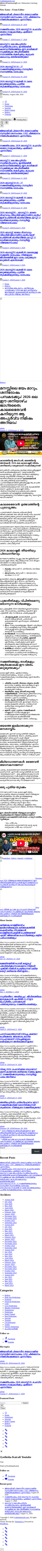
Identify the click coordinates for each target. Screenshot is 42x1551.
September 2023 (11, 1273)
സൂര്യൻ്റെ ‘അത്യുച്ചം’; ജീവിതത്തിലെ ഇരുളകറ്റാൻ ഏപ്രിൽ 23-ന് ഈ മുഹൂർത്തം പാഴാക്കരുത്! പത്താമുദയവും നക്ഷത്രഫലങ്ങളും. (20, 1000)
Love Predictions (11, 1306)
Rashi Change (10, 110)
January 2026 (10, 1214)
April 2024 (9, 1258)
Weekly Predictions (12, 1327)
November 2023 (11, 1269)
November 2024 (11, 1244)
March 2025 (9, 1235)
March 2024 (9, 1260)
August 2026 (9, 1200)
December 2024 (10, 1241)
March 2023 (9, 1285)
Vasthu (7, 1325)
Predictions (9, 106)
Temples (8, 1320)
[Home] (6, 102)
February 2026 (10, 1212)
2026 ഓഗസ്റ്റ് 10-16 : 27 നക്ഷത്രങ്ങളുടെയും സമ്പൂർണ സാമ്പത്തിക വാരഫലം (16, 69)
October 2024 (10, 1246)
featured (20, 858)
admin (2, 428)
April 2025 (9, 1233)
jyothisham (28, 858)
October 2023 (10, 1271)
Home (7, 104)
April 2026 (9, 1208)
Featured (8, 114)
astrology (7, 858)
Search (2, 1148)
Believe (7, 112)
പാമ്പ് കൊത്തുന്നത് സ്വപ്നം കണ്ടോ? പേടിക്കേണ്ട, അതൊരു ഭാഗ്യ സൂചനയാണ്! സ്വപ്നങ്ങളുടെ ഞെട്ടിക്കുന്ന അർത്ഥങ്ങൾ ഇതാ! (19, 1038)
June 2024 (8, 1254)
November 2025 (11, 1218)
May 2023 (8, 1281)
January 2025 (10, 1239)
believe (13, 858)
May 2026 (8, 1206)
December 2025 (10, 1216)
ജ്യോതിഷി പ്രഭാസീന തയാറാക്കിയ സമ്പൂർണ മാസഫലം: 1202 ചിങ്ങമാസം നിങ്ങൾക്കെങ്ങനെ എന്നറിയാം (20, 17)
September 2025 (11, 1223)
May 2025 (8, 1231)
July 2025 (8, 1227)
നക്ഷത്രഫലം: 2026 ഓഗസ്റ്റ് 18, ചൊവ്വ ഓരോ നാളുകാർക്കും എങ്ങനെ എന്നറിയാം (20, 32)
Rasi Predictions (11, 1316)
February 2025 (10, 1237)
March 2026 (9, 1210)
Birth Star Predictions (12, 1297)
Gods (7, 1304)
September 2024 (11, 1248)
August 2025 (9, 1225)
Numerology (9, 1310)
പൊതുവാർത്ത (11, 1329)
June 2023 (8, 1279)
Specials (8, 108)
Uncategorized (10, 1323)
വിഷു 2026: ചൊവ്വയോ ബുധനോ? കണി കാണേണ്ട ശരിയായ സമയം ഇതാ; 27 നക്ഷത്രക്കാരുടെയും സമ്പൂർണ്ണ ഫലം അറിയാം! (21, 1073)
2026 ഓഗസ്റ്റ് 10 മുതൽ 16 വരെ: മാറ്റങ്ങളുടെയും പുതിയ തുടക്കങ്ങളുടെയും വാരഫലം (16, 84)
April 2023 (9, 1283)
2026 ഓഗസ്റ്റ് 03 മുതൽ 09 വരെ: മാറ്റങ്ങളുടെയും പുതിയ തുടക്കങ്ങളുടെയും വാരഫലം (16, 272)
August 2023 (9, 1275)
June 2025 (8, 1229)
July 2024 (8, 1252)
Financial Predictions (12, 1302)
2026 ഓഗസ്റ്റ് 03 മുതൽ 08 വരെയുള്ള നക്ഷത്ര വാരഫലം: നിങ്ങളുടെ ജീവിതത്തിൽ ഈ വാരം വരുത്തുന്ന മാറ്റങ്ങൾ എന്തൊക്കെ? (19, 256)
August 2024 (9, 1250)
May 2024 (8, 1256)
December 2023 (10, 1267)
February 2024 (10, 1262)
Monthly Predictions (12, 1308)
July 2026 (8, 1202)
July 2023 (8, 1277)
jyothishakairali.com (7, 1)
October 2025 (10, 1221)
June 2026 (8, 1204)
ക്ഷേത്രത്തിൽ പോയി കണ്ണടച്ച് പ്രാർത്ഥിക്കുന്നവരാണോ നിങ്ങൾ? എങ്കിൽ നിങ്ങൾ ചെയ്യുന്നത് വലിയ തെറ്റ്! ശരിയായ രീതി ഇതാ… (19, 967)
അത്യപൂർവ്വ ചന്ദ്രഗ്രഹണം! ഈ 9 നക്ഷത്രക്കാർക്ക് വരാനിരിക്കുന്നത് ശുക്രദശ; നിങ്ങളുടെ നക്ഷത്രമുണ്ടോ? (20, 1105)
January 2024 (10, 1265)
